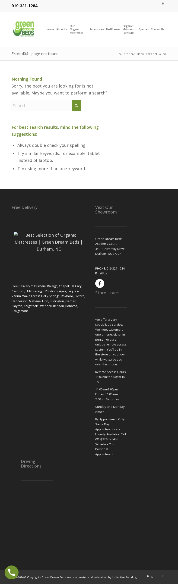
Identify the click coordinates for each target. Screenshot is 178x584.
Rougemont (20, 311)
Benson (58, 306)
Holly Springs (50, 296)
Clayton (17, 306)
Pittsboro (51, 291)
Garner (70, 301)
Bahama (71, 306)
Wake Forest (31, 296)
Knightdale (31, 306)
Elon (45, 301)
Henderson (20, 301)
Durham (40, 286)
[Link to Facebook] (162, 3)
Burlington (57, 301)
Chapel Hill (66, 286)
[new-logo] (24, 29)
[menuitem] (51, 29)
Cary (78, 286)
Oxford (79, 296)
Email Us (101, 273)
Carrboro (18, 291)
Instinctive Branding (124, 577)
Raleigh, (53, 286)
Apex (62, 291)
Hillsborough (35, 291)
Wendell (46, 306)
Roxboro (67, 296)
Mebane (35, 301)
